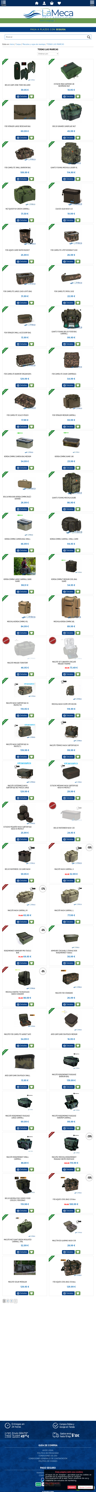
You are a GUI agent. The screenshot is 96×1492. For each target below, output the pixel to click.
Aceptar (72, 1487)
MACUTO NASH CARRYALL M (17, 910)
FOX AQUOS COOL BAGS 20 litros (64, 1199)
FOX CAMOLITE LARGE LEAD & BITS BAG (17, 291)
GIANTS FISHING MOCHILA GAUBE (64, 497)
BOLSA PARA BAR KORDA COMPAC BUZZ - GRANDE (17, 497)
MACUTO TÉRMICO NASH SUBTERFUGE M (64, 745)
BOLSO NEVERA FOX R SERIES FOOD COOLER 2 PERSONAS (17, 1199)
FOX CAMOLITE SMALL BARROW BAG (18, 167)
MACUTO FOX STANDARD (64, 993)
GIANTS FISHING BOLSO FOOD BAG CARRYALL (64, 332)
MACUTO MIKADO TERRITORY (17, 662)
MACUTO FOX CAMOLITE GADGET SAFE (17, 1034)
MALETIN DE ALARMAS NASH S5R (64, 1240)
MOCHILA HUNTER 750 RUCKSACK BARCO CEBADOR (18, 993)
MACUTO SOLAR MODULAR (17, 1282)
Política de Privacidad (48, 1453)
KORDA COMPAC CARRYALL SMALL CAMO (64, 539)
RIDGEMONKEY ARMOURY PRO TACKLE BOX (17, 951)
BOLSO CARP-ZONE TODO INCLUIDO (17, 85)
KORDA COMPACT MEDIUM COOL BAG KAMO (64, 580)
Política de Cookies (48, 1461)
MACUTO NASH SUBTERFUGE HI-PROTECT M (17, 704)
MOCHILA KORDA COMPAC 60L (64, 621)
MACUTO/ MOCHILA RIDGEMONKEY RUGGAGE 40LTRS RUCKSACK (64, 1158)
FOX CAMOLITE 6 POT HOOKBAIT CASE (64, 250)
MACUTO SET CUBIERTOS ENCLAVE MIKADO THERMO (64, 662)
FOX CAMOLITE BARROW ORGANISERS (17, 374)
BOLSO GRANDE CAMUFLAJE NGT (64, 126)
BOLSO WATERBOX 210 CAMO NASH (17, 869)
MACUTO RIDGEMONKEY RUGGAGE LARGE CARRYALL (18, 1116)
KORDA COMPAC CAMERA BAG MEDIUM (17, 456)
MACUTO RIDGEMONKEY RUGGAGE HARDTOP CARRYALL (64, 1116)
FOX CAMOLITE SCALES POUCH (17, 415)
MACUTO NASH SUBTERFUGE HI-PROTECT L (17, 745)
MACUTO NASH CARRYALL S (64, 869)
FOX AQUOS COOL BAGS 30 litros (64, 1282)
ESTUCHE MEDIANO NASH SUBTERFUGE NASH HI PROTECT (64, 786)
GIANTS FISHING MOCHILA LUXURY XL (64, 167)
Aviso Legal (48, 1450)
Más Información (52, 1483)
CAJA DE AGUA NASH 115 (64, 208)
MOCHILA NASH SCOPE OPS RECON (64, 704)
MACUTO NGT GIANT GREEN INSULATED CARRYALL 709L (17, 1240)
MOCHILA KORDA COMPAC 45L (17, 621)
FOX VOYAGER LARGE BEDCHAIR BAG (17, 126)
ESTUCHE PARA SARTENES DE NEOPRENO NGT (64, 85)
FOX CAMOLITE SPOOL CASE (64, 291)
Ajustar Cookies (85, 1487)
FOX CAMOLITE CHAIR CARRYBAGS (64, 374)
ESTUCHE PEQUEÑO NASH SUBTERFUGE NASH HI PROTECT (18, 828)
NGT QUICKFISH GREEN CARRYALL (18, 208)
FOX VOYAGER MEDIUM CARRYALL (64, 415)
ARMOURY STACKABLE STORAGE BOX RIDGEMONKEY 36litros (64, 951)
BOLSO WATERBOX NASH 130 (64, 828)
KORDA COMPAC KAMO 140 (64, 456)
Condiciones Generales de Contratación (48, 1459)
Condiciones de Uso (48, 1456)
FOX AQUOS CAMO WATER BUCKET (17, 250)
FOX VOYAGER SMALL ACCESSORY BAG (17, 332)
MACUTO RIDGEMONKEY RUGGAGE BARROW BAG (64, 1075)
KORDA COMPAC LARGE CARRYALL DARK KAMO (18, 580)
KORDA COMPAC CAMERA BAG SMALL (17, 539)
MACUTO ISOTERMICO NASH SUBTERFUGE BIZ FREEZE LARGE (17, 786)
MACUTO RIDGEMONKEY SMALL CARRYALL (17, 1158)
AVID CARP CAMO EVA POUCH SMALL (17, 1075)
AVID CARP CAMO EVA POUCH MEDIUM (64, 1034)
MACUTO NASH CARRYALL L (64, 910)
